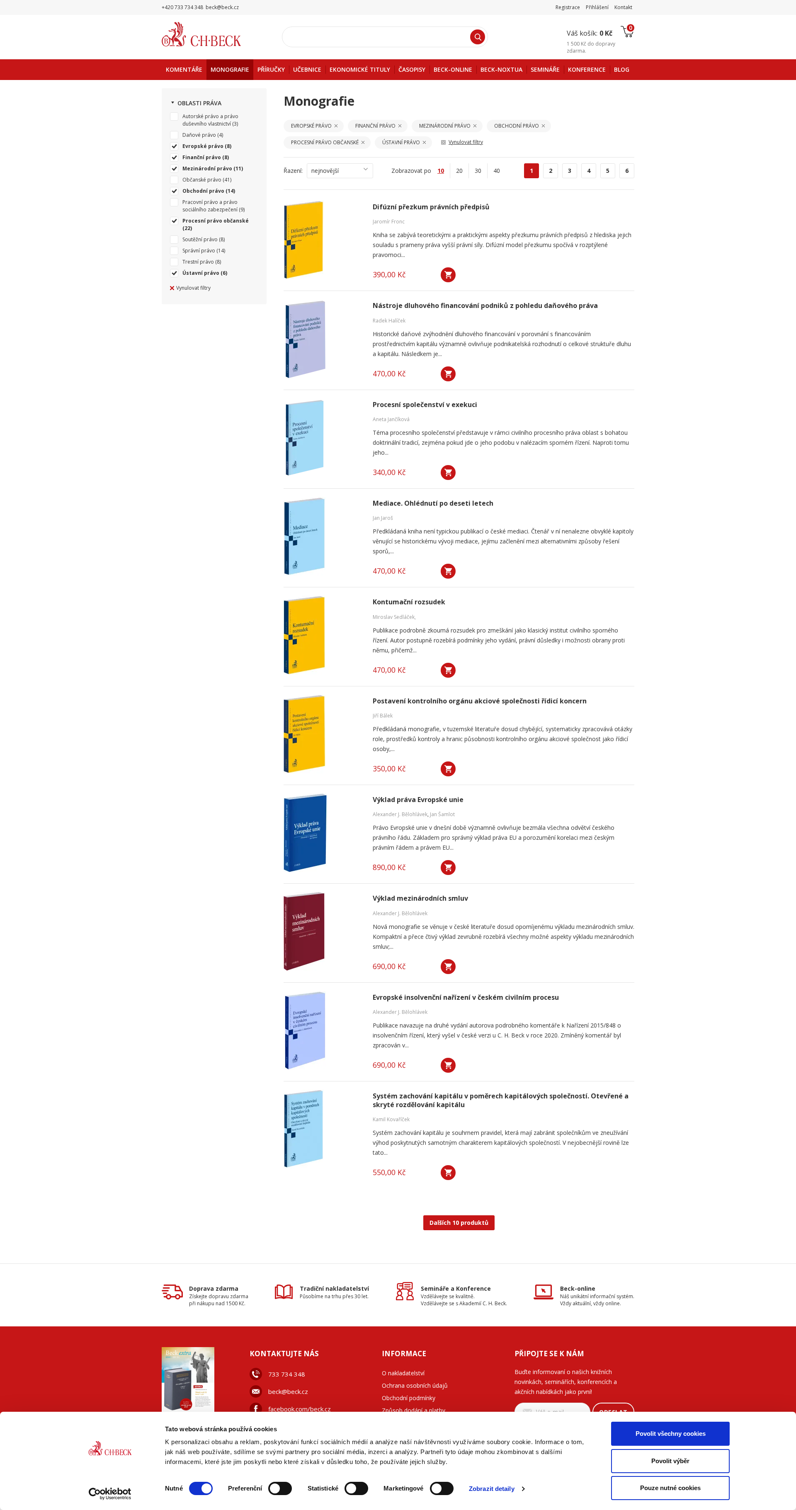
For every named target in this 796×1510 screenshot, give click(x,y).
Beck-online (577, 1288)
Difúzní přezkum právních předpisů (431, 207)
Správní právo (198, 250)
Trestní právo (198, 261)
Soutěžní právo (200, 239)
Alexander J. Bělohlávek (400, 814)
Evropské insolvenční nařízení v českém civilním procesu (466, 997)
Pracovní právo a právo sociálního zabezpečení (210, 206)
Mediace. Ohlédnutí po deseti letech (433, 503)
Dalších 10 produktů (459, 1222)
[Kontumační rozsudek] (323, 635)
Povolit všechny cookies (671, 1433)
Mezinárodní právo (207, 168)
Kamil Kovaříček (391, 1119)
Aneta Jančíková (391, 419)
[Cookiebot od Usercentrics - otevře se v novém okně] (110, 1494)
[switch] (280, 1488)
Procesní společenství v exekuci (425, 404)
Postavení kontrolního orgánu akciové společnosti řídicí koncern (480, 701)
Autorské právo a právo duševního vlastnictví (210, 120)
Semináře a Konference (456, 1288)
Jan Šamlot (442, 814)
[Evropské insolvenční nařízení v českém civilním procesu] (323, 1030)
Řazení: (293, 171)
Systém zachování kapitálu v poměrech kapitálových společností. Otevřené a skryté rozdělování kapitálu (501, 1100)
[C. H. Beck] (213, 34)
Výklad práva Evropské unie (418, 799)
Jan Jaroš (383, 517)
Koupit (448, 274)
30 (478, 171)
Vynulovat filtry (193, 287)
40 (496, 171)
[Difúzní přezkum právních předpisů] (323, 240)
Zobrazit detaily (491, 1488)
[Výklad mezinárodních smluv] (323, 931)
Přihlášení (597, 7)
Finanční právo (201, 157)
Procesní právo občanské (215, 220)
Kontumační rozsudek (409, 602)
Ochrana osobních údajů (415, 1385)
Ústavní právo (200, 272)
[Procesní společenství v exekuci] (323, 437)
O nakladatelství (403, 1373)
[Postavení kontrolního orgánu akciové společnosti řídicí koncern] (323, 734)
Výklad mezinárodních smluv (420, 898)
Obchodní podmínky (408, 1398)
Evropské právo (202, 146)
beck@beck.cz (288, 1391)
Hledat (477, 36)
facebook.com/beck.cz (299, 1409)
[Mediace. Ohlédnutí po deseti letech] (323, 536)
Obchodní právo (203, 190)
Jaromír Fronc (389, 221)
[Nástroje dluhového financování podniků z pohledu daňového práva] (323, 338)
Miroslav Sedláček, (394, 616)
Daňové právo (199, 134)
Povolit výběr (670, 1460)
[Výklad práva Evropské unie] (323, 832)
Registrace (568, 7)
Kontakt (623, 7)
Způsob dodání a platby (413, 1410)
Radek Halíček (389, 320)
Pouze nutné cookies (670, 1487)
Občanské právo (201, 179)
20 (459, 171)
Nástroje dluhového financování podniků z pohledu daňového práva (485, 305)
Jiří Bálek (383, 715)
